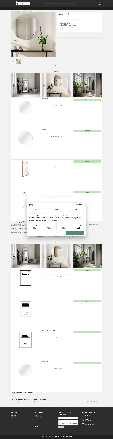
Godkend (61, 427)
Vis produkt (87, 99)
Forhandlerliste (38, 425)
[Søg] (74, 3)
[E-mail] (68, 420)
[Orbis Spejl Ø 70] (25, 143)
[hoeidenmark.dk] (23, 3)
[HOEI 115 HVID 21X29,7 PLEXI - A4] (25, 314)
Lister (51, 8)
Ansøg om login (38, 420)
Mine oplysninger (14, 416)
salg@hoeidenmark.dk (89, 424)
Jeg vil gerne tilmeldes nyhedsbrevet (69, 423)
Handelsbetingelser (39, 417)
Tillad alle (75, 233)
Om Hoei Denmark (38, 416)
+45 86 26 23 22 (88, 420)
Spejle (42, 8)
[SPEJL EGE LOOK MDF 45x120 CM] (25, 205)
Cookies (36, 423)
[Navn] (68, 418)
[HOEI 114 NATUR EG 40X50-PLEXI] (25, 345)
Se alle (89, 8)
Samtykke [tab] (37, 209)
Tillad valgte (56, 233)
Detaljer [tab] (56, 209)
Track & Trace (37, 422)
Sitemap (36, 426)
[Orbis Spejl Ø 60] (25, 113)
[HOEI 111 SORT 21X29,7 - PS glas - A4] (25, 283)
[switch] (49, 228)
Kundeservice (37, 418)
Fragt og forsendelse (39, 421)
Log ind (12, 417)
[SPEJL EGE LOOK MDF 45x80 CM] (25, 174)
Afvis (38, 233)
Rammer (34, 8)
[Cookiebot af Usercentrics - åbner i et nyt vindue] (76, 205)
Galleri (24, 8)
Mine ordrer (13, 415)
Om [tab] (76, 209)
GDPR (36, 424)
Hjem (36, 415)
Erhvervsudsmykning (77, 8)
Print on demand (63, 8)
